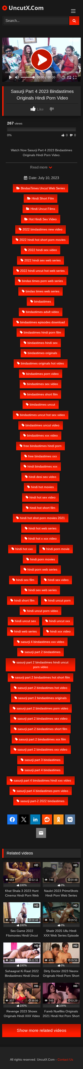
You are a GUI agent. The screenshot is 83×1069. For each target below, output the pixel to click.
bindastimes (42, 301)
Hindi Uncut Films (43, 209)
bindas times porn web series (42, 281)
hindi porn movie (57, 549)
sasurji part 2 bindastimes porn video (42, 708)
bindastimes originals (42, 353)
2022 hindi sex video (42, 250)
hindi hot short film (42, 508)
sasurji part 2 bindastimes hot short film (42, 677)
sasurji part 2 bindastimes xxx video (42, 749)
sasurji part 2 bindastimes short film (42, 729)
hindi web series (25, 631)
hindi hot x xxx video (42, 538)
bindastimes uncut (42, 404)
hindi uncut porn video (42, 611)
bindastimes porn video (42, 373)
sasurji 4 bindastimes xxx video (42, 642)
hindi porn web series (42, 569)
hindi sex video (58, 580)
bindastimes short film (42, 394)
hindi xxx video (60, 631)
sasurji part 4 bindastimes (42, 770)
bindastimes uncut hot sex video (42, 415)
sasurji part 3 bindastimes (42, 760)
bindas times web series (42, 291)
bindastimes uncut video (42, 425)
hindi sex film (25, 580)
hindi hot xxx (24, 549)
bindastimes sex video (42, 384)
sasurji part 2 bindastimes (42, 652)
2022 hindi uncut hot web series (42, 270)
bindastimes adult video (42, 312)
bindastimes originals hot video (42, 363)
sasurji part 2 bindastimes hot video (42, 688)
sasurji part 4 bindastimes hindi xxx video (42, 780)
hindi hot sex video (42, 497)
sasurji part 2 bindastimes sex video (42, 718)
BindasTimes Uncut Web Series (43, 188)
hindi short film (24, 600)
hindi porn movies (42, 559)
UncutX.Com (25, 8)
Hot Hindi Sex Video (43, 219)
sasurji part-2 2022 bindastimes (42, 801)
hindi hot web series (42, 528)
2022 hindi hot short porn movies (42, 239)
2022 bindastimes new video (42, 229)
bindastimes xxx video (42, 435)
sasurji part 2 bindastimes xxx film (42, 739)
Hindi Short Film (43, 198)
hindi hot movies (42, 487)
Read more (39, 167)
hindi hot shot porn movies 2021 (42, 518)
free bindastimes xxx (42, 456)
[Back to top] (69, 1056)
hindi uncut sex (25, 621)
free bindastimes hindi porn (42, 446)
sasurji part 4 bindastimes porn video (42, 791)
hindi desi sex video (42, 477)
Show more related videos (41, 1030)
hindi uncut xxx (59, 621)
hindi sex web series (42, 590)
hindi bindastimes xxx (42, 466)
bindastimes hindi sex (42, 343)
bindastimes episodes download (42, 322)
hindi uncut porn (59, 600)
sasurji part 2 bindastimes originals (42, 698)
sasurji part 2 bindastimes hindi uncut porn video (42, 665)
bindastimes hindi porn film (42, 332)
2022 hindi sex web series (42, 260)
